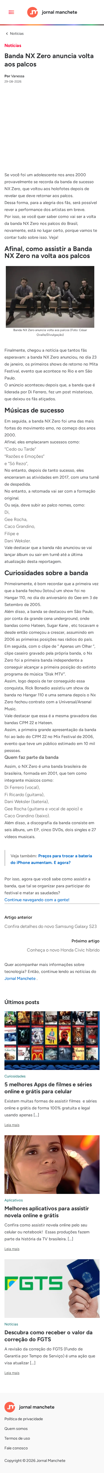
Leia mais (11, 1125)
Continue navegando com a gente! (37, 899)
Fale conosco (16, 1448)
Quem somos (16, 1428)
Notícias (17, 33)
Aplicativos (13, 1200)
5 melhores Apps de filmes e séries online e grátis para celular (48, 1088)
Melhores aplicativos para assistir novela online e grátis (46, 1212)
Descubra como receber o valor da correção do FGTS (48, 1336)
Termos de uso (17, 1438)
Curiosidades (15, 1076)
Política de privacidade (23, 1419)
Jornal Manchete (20, 978)
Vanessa (14, 76)
